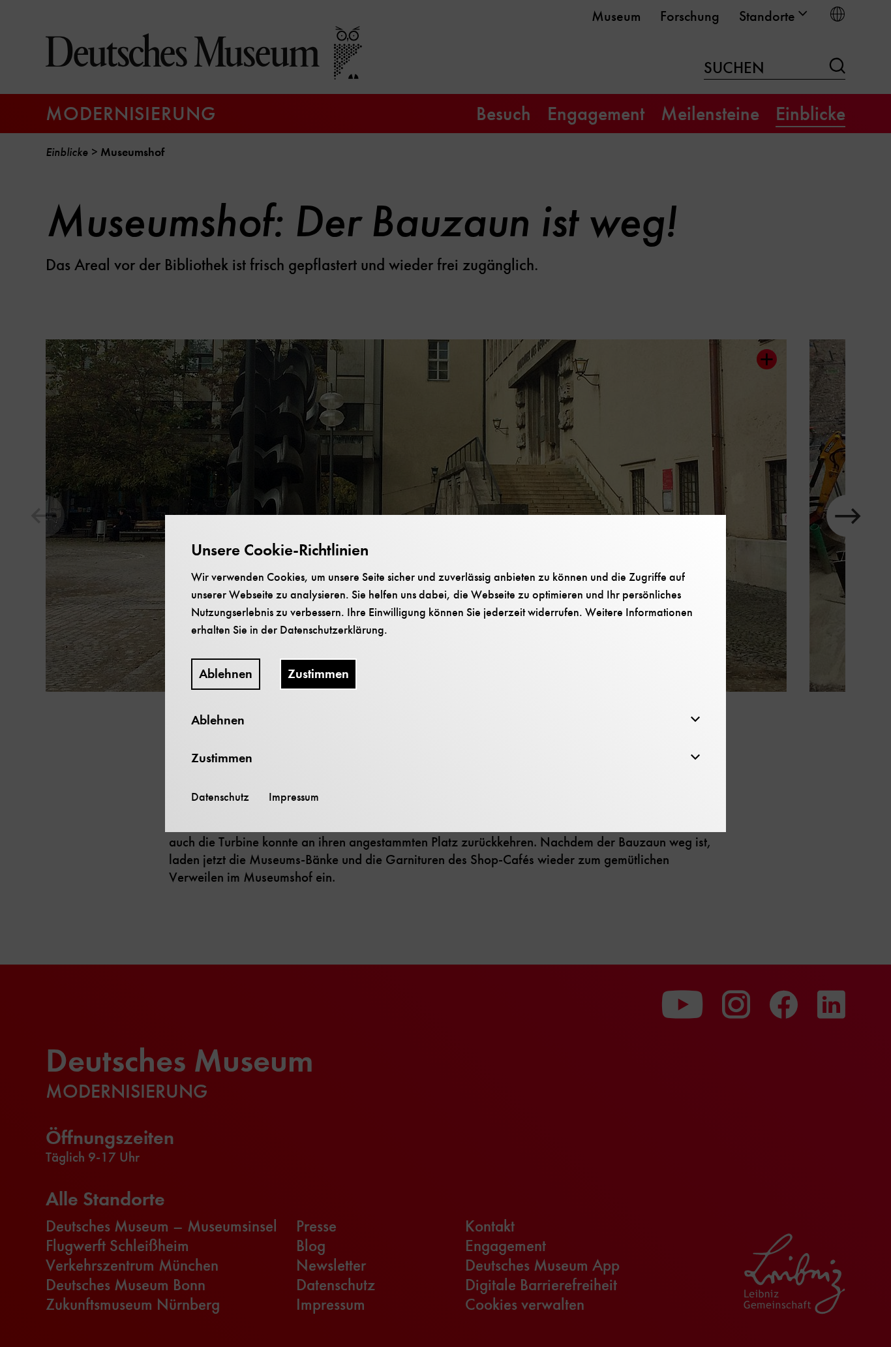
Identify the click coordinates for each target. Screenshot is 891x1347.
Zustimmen (318, 674)
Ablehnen (225, 674)
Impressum (294, 797)
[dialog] (445, 673)
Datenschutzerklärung (332, 630)
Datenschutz (220, 797)
